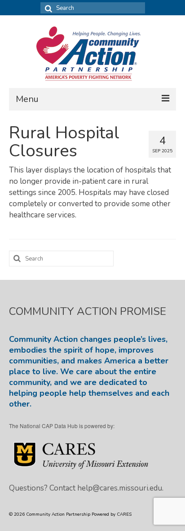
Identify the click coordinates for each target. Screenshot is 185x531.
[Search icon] (47, 7)
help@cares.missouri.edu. (120, 488)
